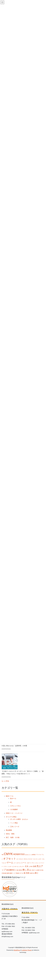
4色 (2, 854)
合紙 (34, 866)
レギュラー (21, 866)
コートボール (17, 862)
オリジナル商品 (11, 817)
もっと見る (5, 781)
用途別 (17, 873)
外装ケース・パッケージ (14, 813)
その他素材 (14, 809)
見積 (27, 873)
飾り (36, 873)
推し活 (25, 870)
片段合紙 (4, 873)
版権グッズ (12, 873)
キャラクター (29, 859)
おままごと (28, 854)
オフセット (9, 858)
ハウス (5, 866)
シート (23, 863)
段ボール (13, 798)
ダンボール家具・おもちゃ (19, 819)
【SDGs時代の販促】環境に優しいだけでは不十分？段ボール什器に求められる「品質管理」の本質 (22, 744)
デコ (33, 862)
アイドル (38, 854)
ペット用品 (14, 823)
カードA (18, 859)
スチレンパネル (15, 806)
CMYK (8, 854)
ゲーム (10, 862)
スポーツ (29, 862)
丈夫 (26, 866)
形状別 (20, 870)
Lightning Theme (27, 950)
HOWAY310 (18, 854)
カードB (23, 859)
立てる (21, 873)
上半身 (30, 866)
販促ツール (9, 796)
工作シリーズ (14, 826)
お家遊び (33, 854)
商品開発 (9, 830)
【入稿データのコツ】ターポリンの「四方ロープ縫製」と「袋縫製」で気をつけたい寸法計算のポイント (23, 772)
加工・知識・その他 (12, 837)
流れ (42, 870)
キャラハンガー (37, 859)
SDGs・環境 (10, 834)
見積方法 (32, 873)
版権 (8, 873)
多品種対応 (10, 870)
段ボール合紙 (35, 870)
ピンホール (15, 866)
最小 (30, 870)
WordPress (17, 950)
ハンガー (9, 866)
